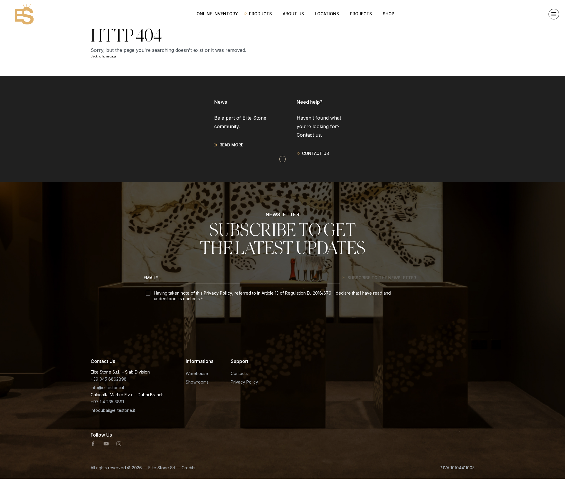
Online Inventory (217, 13)
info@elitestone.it (107, 387)
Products (260, 13)
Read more (231, 144)
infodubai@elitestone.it (113, 410)
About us (293, 13)
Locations (327, 13)
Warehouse (197, 373)
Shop (388, 13)
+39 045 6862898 (109, 378)
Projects (361, 13)
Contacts (239, 373)
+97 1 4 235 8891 (107, 401)
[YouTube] (106, 444)
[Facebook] (93, 444)
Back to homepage (103, 56)
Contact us (315, 153)
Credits (188, 467)
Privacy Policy (218, 292)
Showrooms (197, 381)
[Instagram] (119, 444)
